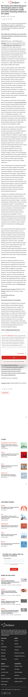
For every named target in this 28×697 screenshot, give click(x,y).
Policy (2, 452)
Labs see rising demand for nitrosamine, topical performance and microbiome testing (10, 582)
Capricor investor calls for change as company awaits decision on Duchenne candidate (9, 445)
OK (14, 357)
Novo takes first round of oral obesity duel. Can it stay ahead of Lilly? (10, 544)
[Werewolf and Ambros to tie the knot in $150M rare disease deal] (24, 467)
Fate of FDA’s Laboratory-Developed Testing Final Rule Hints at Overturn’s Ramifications (10, 612)
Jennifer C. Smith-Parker (16, 585)
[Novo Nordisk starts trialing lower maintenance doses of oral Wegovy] (24, 476)
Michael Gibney (4, 468)
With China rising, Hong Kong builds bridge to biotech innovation (9, 535)
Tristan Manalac (4, 546)
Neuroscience (4, 523)
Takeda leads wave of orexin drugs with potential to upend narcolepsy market (9, 526)
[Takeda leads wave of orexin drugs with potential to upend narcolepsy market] (24, 526)
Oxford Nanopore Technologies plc (12, 45)
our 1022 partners (10, 335)
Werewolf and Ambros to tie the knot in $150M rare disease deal (9, 466)
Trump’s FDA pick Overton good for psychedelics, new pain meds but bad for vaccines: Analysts (10, 517)
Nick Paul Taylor (4, 477)
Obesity (3, 541)
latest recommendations (21, 102)
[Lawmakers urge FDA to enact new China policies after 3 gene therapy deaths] (24, 455)
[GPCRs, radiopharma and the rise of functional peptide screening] (24, 601)
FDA (2, 514)
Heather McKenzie (4, 448)
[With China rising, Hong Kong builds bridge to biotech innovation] (24, 535)
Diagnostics (5, 392)
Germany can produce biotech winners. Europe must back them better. (9, 592)
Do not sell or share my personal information (14, 361)
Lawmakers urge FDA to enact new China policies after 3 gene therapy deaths (10, 454)
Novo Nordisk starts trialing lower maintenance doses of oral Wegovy (8, 475)
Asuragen (3, 43)
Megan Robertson (17, 614)
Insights (3, 578)
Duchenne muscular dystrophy (9, 442)
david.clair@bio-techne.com (8, 295)
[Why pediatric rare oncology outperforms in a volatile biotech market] (24, 508)
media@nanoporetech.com (13, 330)
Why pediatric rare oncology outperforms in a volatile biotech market (10, 508)
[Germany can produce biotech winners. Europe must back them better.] (24, 590)
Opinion (3, 505)
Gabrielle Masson (4, 456)
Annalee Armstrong (4, 537)
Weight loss (4, 473)
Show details (21, 353)
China (2, 532)
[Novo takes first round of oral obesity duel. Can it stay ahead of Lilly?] (24, 544)
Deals (2, 464)
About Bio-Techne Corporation (8, 289)
